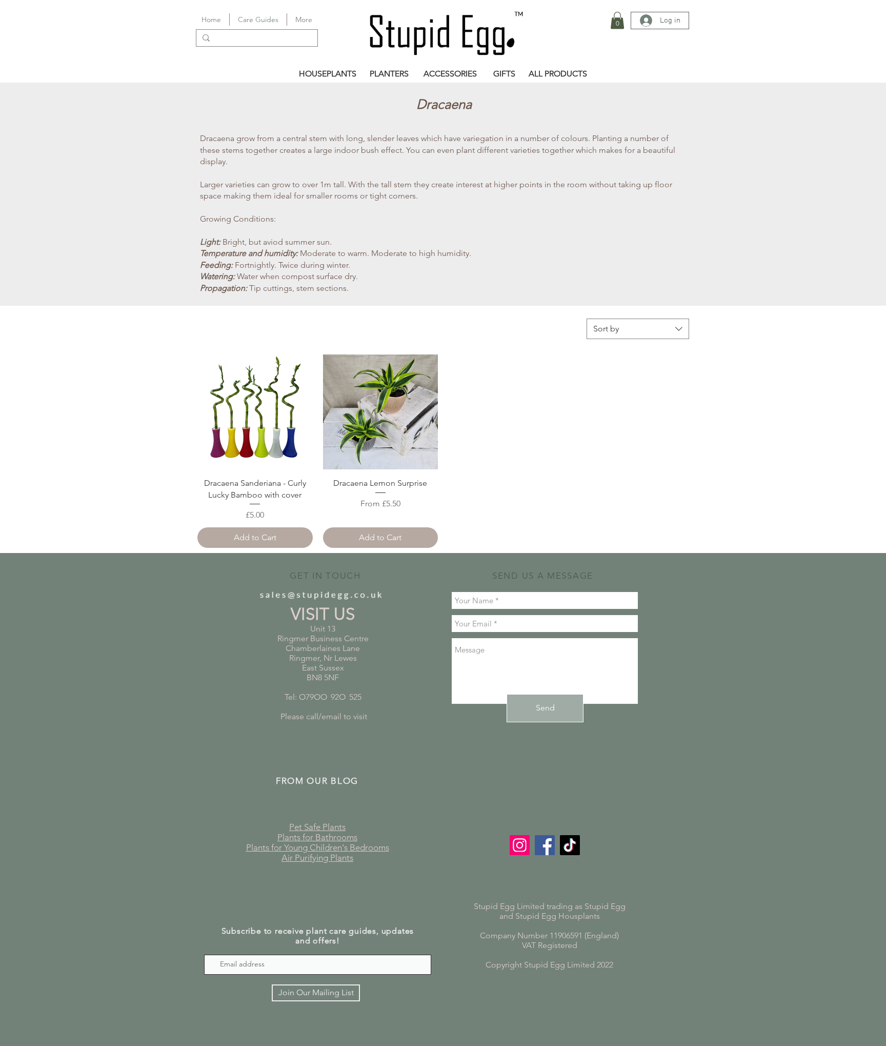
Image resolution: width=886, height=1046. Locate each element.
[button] (617, 20)
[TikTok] (570, 845)
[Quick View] (255, 412)
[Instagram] (520, 845)
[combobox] (638, 329)
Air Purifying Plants (317, 858)
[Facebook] (545, 845)
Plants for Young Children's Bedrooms (317, 847)
